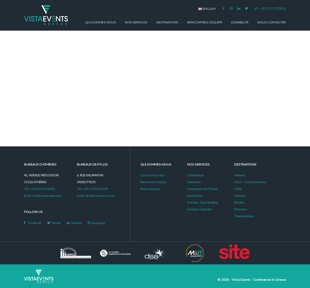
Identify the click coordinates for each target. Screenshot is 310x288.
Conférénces (195, 175)
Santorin (239, 195)
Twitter (246, 8)
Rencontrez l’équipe (204, 22)
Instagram (231, 8)
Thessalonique (243, 216)
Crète (238, 189)
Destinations (167, 22)
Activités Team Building (202, 202)
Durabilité (239, 22)
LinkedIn (239, 8)
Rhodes (239, 202)
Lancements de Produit (202, 189)
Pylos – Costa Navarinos (250, 182)
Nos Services (136, 22)
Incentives (194, 182)
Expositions (195, 195)
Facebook (223, 8)
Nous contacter (271, 22)
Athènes (239, 175)
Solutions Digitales (199, 209)
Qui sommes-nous (100, 22)
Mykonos (240, 209)
